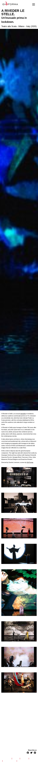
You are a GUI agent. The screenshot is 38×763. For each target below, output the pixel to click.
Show (20, 761)
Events (15, 758)
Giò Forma (30, 462)
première (23, 413)
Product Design (9, 761)
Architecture (6, 758)
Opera (32, 758)
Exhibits (24, 758)
